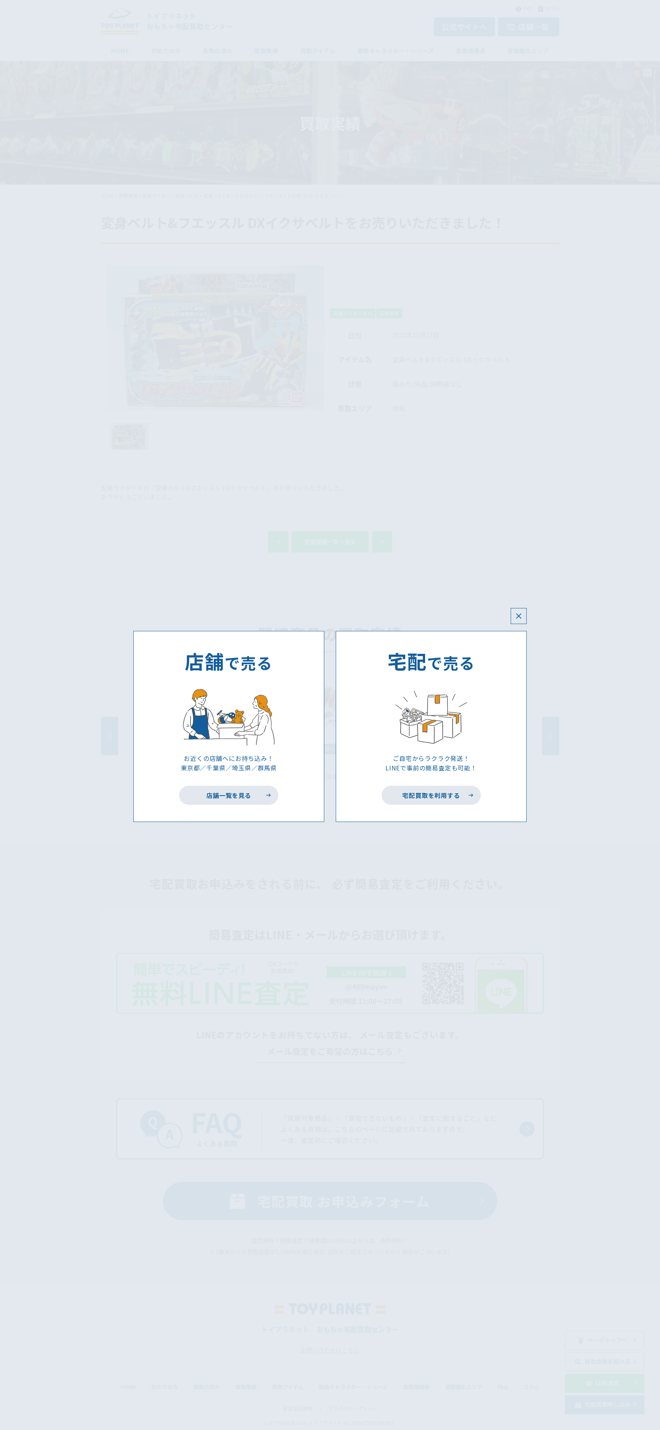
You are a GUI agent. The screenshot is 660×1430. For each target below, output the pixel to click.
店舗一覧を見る (229, 795)
